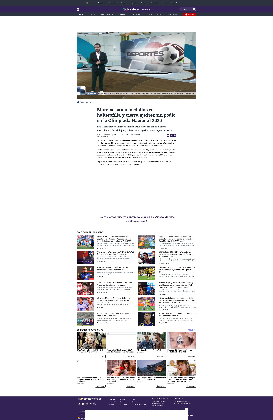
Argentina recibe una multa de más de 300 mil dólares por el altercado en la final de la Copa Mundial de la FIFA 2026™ (177, 238)
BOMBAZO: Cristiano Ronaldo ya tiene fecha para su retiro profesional (177, 314)
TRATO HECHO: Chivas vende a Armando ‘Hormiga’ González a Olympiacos (114, 284)
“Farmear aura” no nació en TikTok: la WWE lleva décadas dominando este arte (115, 253)
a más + (185, 3)
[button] (186, 409)
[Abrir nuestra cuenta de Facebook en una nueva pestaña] (91, 403)
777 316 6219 (178, 403)
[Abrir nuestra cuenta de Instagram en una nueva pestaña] (83, 403)
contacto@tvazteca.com (181, 401)
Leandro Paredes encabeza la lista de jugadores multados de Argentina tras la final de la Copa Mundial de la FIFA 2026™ (114, 238)
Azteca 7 (124, 3)
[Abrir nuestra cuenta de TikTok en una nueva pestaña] (87, 403)
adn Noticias (154, 3)
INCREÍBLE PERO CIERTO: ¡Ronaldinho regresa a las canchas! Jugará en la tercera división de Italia (177, 254)
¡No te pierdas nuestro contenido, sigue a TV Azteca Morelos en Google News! (137, 219)
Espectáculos (135, 14)
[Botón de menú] (78, 9)
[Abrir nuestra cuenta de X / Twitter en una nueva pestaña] (79, 403)
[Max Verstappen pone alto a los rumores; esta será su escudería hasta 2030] (85, 273)
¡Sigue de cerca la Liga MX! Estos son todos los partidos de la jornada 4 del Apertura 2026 (177, 269)
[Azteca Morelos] (136, 9)
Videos (164, 3)
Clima (159, 14)
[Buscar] (194, 9)
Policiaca (149, 14)
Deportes (134, 3)
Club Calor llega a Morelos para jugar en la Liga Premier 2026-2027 (115, 314)
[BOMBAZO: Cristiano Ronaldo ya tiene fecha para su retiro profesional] (146, 319)
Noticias (143, 3)
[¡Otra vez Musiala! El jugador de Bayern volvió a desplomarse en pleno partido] (85, 304)
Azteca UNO (113, 3)
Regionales (174, 3)
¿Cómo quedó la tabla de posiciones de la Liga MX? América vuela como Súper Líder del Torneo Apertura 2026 (177, 300)
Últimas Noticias (172, 14)
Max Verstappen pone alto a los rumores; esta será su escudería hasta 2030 (114, 268)
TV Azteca (101, 3)
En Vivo (191, 14)
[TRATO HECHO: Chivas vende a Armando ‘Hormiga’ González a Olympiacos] (85, 288)
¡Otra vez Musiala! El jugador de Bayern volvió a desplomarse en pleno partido (113, 299)
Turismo (93, 14)
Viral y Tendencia (107, 14)
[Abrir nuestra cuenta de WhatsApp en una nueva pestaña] (94, 403)
